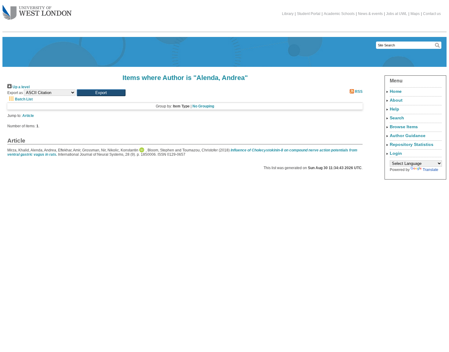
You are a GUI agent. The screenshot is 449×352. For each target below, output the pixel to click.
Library (288, 14)
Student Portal (308, 14)
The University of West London (37, 12)
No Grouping (203, 106)
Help (394, 109)
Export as (15, 93)
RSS (358, 91)
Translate (430, 170)
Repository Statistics (411, 144)
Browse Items (404, 126)
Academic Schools (339, 14)
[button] (101, 92)
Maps (415, 14)
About (396, 100)
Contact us (432, 14)
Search (397, 117)
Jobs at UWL (396, 14)
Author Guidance (407, 135)
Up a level (21, 87)
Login (396, 153)
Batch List (23, 99)
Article (28, 116)
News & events (370, 14)
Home (396, 91)
